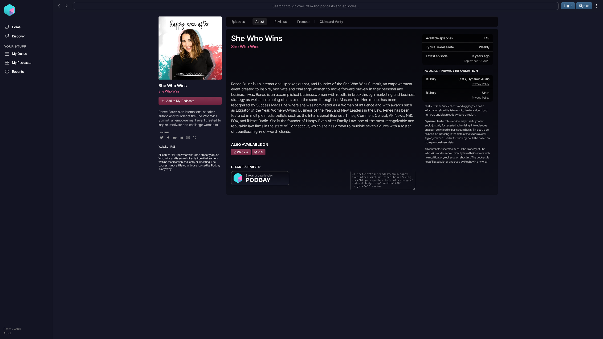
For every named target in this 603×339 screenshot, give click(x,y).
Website (163, 146)
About (7, 333)
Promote (303, 22)
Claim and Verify (331, 22)
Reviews (280, 22)
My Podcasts (22, 63)
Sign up (584, 6)
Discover (18, 36)
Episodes (238, 22)
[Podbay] (9, 14)
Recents (18, 71)
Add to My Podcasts (180, 101)
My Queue (19, 54)
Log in (568, 6)
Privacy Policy (480, 84)
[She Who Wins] (190, 48)
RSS (173, 146)
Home (16, 27)
